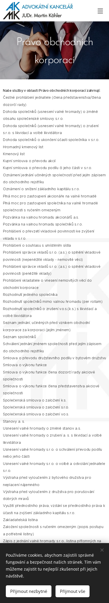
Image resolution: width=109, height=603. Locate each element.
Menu (100, 11)
